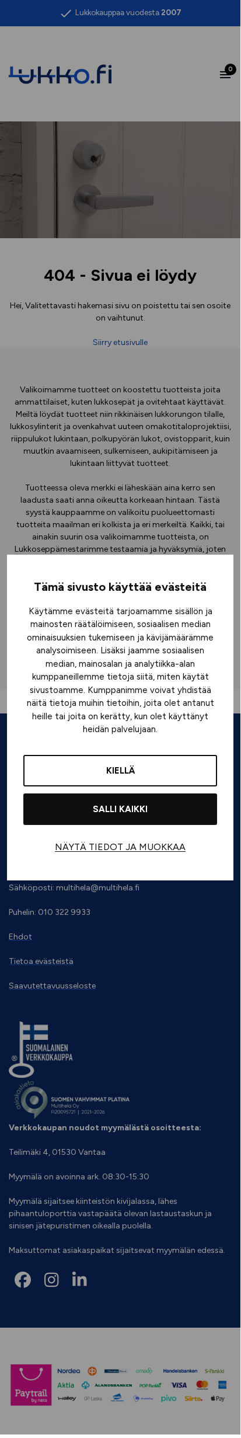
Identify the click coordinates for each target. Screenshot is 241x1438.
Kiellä (120, 770)
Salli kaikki (120, 809)
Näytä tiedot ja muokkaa (120, 846)
